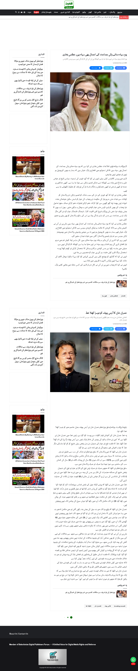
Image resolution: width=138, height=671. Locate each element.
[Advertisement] (69, 34)
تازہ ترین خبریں (65, 12)
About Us (13, 633)
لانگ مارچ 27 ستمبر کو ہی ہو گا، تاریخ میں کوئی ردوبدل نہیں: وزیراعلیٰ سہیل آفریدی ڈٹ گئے (88, 17)
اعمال (122, 296)
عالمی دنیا (97, 12)
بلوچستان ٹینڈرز (46, 12)
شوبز (105, 12)
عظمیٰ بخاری (113, 296)
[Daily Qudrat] (69, 4)
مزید (29, 12)
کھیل (90, 12)
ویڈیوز (84, 12)
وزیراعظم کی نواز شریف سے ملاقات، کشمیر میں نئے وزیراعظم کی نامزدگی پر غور (90, 282)
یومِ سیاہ (104, 296)
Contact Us (23, 633)
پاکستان (112, 12)
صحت (56, 12)
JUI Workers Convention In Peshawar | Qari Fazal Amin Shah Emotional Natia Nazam (29, 204)
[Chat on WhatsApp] (133, 660)
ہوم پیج (120, 12)
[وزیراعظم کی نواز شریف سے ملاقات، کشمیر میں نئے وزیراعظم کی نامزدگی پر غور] (121, 283)
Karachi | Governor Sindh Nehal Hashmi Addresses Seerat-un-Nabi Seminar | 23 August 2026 (29, 230)
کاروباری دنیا (76, 12)
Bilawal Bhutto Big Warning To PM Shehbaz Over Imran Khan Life (30, 177)
